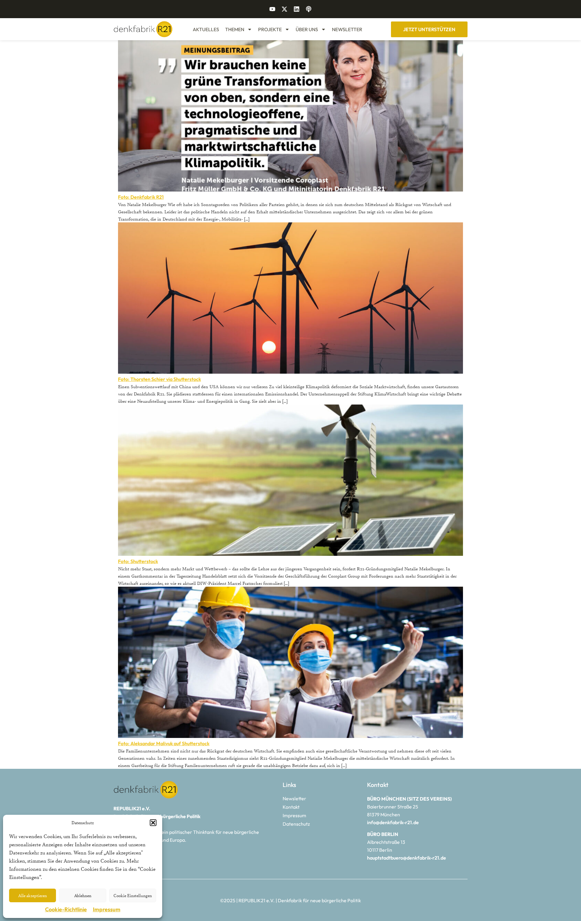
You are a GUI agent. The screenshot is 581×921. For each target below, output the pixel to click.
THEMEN (234, 29)
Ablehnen (82, 895)
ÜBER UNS (307, 29)
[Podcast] (309, 9)
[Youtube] (272, 9)
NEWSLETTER (347, 29)
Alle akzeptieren (32, 895)
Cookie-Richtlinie (66, 909)
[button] (153, 823)
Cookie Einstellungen (132, 895)
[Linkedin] (296, 9)
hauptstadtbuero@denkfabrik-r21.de (406, 858)
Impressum (106, 909)
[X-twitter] (284, 9)
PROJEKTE (270, 29)
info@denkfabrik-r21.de (393, 822)
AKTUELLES (206, 29)
